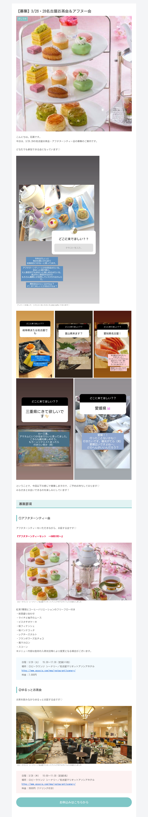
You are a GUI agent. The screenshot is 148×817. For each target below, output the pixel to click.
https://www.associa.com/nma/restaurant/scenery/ (49, 670)
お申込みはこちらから (74, 802)
